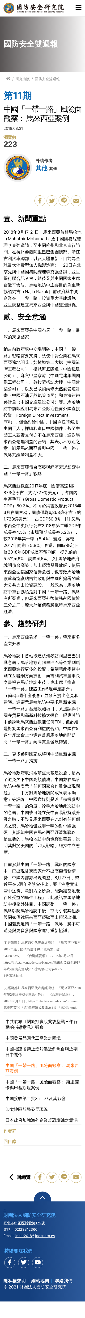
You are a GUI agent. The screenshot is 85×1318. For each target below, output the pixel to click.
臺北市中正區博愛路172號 (24, 1223)
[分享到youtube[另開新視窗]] (37, 1262)
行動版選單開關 (78, 8)
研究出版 (23, 79)
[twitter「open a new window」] (52, 200)
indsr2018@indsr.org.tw (35, 1236)
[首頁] (8, 78)
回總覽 (24, 1177)
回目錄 (10, 1141)
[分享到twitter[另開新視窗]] (23, 1262)
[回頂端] (42, 1200)
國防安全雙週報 (47, 79)
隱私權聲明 (15, 1280)
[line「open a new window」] (64, 200)
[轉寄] (76, 200)
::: (5, 78)
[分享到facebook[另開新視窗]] (9, 1262)
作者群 (10, 1131)
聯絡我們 (64, 1280)
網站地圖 (40, 1280)
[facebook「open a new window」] (39, 200)
